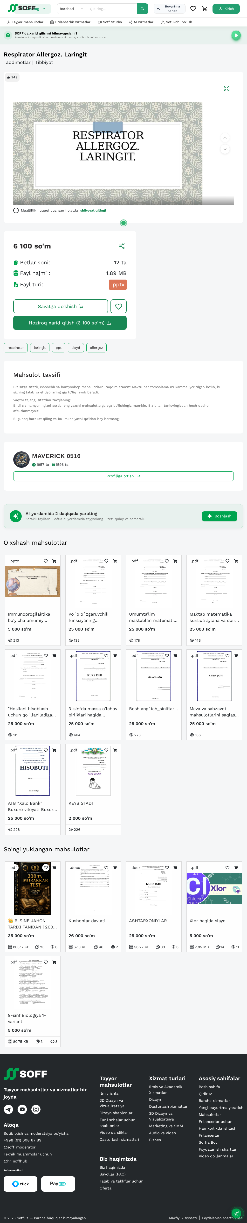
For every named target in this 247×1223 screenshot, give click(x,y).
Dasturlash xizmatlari (119, 1139)
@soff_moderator (19, 1147)
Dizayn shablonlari (116, 1113)
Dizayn (155, 1099)
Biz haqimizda (112, 1167)
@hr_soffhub (15, 1161)
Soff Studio (112, 22)
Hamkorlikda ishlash (217, 1128)
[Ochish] (123, 223)
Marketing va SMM (166, 1126)
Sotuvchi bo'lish (179, 22)
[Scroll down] (225, 149)
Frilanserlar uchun (216, 1121)
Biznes (155, 1140)
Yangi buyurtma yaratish (221, 1107)
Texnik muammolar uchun (28, 1154)
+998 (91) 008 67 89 (22, 1140)
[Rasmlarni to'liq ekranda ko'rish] (226, 88)
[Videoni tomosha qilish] (236, 35)
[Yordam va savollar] (236, 1213)
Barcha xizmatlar (214, 1100)
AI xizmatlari (144, 22)
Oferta (105, 1188)
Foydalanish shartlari (218, 1149)
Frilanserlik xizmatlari (73, 22)
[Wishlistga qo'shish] (118, 306)
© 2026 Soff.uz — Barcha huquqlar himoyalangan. (45, 1218)
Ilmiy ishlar (110, 1093)
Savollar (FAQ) (113, 1174)
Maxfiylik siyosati (183, 1218)
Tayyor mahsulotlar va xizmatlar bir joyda (45, 1093)
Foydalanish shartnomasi (222, 1218)
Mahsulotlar (210, 1114)
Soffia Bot (208, 1142)
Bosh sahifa (209, 1087)
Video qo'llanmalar (216, 1156)
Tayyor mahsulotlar (27, 22)
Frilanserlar (209, 1135)
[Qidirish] (142, 8)
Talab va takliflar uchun (122, 1181)
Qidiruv (205, 1094)
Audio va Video (162, 1133)
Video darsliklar (114, 1132)
